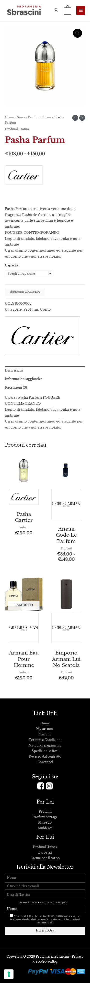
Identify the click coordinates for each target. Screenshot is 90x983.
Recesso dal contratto (45, 756)
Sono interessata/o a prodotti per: (44, 902)
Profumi (34, 117)
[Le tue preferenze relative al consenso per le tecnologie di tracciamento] (9, 974)
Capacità (11, 265)
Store (21, 117)
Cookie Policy (47, 962)
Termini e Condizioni (45, 740)
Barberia (45, 852)
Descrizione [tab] (14, 370)
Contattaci (45, 762)
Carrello (45, 734)
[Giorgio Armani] (66, 505)
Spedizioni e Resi (45, 751)
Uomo (48, 117)
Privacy (78, 956)
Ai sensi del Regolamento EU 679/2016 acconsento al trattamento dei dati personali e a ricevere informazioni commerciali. (45, 919)
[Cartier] (23, 176)
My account (45, 729)
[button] (56, 10)
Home (9, 117)
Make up (45, 822)
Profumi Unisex (45, 847)
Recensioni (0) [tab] (16, 387)
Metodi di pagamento (45, 745)
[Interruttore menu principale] (80, 10)
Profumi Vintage (45, 817)
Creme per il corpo (45, 858)
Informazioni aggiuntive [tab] (23, 379)
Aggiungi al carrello (25, 291)
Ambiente (45, 828)
